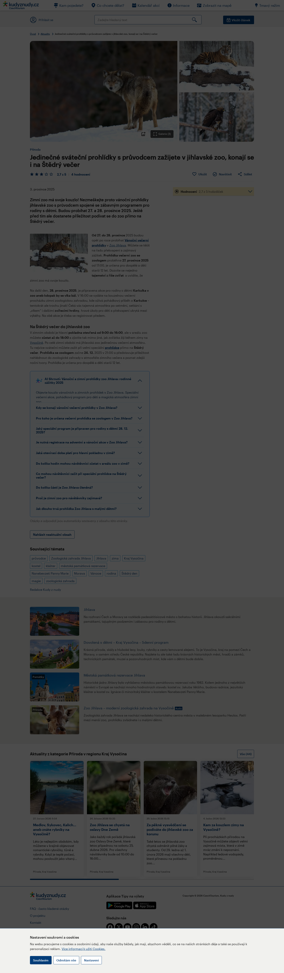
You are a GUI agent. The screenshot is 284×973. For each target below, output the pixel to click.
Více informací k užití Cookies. (83, 949)
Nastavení (91, 960)
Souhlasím (40, 960)
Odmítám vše (66, 960)
